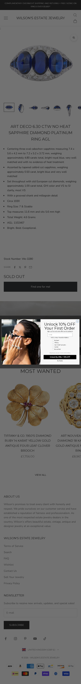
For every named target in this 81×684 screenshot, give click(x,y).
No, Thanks (60, 361)
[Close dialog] (77, 321)
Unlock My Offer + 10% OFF (60, 357)
